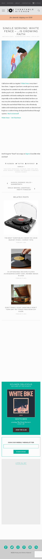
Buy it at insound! (13, 113)
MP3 (32, 169)
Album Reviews (20, 36)
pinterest (30, 163)
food (29, 169)
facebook (10, 163)
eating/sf (23, 169)
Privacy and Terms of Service (23, 552)
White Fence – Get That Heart (11, 118)
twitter (20, 163)
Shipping (10, 3)
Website (24, 172)
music (5, 170)
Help (3, 3)
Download (15, 169)
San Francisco (25, 170)
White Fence (25, 83)
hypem (28, 154)
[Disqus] (21, 348)
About (17, 3)
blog (9, 169)
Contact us (26, 3)
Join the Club (21, 430)
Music (28, 36)
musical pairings (14, 170)
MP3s (36, 169)
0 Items (37, 3)
